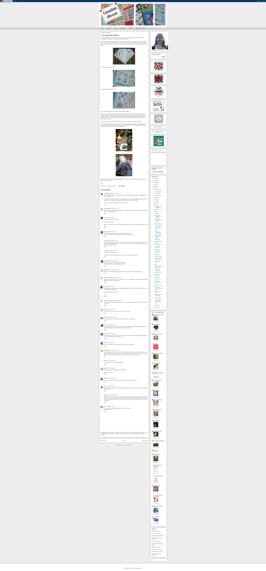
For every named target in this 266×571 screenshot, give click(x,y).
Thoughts (156, 213)
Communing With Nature (158, 242)
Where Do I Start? (158, 285)
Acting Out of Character (157, 247)
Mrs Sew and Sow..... (158, 334)
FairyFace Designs (157, 399)
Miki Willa (106, 378)
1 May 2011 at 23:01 (114, 395)
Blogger (139, 568)
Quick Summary (157, 209)
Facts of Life (157, 277)
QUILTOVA (155, 450)
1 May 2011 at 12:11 (111, 324)
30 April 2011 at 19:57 (111, 231)
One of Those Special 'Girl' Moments (157, 216)
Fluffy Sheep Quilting (158, 372)
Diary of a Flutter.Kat (158, 475)
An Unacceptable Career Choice (158, 259)
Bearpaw (155, 343)
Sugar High (156, 254)
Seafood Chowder (158, 256)
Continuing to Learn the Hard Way (158, 288)
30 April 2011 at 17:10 (116, 193)
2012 (154, 186)
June (156, 201)
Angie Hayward (107, 269)
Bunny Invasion (157, 223)
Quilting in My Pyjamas (158, 440)
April (156, 205)
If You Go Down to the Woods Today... (158, 220)
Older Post (144, 440)
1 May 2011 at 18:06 (111, 368)
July (156, 199)
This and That (157, 279)
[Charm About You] (158, 126)
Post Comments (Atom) (127, 444)
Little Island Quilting (158, 353)
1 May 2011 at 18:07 (113, 378)
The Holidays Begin (157, 275)
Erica (105, 386)
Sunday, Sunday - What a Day (158, 267)
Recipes (131, 28)
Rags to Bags (156, 516)
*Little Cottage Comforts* (156, 455)
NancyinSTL (106, 395)
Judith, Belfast (107, 208)
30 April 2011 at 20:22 (113, 240)
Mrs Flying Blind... (108, 193)
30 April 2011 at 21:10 (114, 250)
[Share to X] (121, 186)
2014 (154, 182)
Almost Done (157, 239)
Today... (156, 264)
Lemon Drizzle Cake (156, 541)
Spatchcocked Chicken (157, 549)
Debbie (105, 360)
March (156, 305)
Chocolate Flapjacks (156, 533)
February (157, 307)
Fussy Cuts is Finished (157, 270)
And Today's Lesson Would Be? (158, 282)
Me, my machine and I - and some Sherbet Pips (158, 227)
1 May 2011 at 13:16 (111, 342)
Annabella (106, 240)
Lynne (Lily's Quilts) (108, 277)
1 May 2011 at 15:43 (115, 350)
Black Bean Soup (155, 531)
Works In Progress (156, 250)
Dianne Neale (107, 260)
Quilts (115, 28)
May (156, 203)
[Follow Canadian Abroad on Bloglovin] (158, 172)
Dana (105, 309)
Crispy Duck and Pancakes (158, 535)
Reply (105, 204)
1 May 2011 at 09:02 (117, 300)
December (157, 189)
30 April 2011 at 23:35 (115, 269)
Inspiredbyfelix (156, 485)
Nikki (105, 217)
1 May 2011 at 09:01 (117, 277)
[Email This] (119, 186)
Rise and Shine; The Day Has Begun (157, 236)
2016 (154, 178)
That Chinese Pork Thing (157, 551)
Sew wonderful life (157, 380)
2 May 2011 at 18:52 (111, 406)
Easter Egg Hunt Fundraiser (157, 295)
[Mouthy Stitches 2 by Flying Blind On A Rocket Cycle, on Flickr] (158, 96)
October (156, 193)
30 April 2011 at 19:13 (110, 217)
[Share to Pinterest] (124, 186)
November (157, 191)
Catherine (106, 317)
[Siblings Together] (158, 70)
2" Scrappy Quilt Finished (157, 207)
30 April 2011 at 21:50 (114, 260)
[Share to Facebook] (123, 186)
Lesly (105, 342)
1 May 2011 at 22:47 (111, 386)
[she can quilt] (158, 122)
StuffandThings (107, 350)
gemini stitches (157, 324)
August (156, 197)
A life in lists (156, 376)
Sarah (105, 333)
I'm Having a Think (157, 262)
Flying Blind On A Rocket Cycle (157, 410)
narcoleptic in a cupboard (157, 421)
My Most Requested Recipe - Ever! (158, 232)
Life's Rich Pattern (157, 431)
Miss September (157, 244)
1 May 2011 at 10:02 (110, 309)
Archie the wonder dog (158, 314)
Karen (105, 231)
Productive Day (157, 297)
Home (102, 28)
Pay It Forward (157, 252)
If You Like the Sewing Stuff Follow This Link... (157, 301)
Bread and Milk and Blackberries (157, 496)
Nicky (105, 286)
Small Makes (123, 28)
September (157, 195)
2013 (154, 184)
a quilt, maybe (156, 363)
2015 (154, 180)
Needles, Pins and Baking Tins (157, 466)
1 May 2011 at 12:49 (111, 333)
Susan (105, 324)
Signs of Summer (158, 272)
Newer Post (103, 440)
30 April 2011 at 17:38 (114, 208)
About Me (109, 28)
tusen (105, 406)
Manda (105, 368)
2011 (154, 188)
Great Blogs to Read (140, 28)
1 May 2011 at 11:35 (112, 317)
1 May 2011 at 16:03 (111, 360)
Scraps (155, 211)
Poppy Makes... (157, 390)
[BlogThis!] (120, 186)
